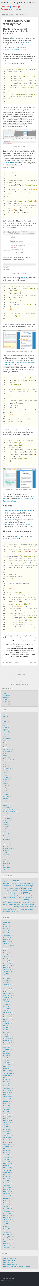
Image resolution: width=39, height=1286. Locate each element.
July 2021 (5, 1051)
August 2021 (6, 1049)
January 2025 (7, 963)
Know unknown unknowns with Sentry (17, 524)
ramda (4, 829)
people (5, 699)
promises (5, 824)
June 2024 (6, 978)
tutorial (5, 855)
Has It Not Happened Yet (10, 1265)
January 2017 (7, 1161)
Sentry (13, 38)
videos (33, 637)
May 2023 (5, 1004)
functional (5, 777)
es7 (4, 775)
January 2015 (7, 1213)
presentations (23, 639)
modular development (9, 812)
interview (5, 799)
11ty (4, 715)
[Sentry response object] (19, 267)
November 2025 (7, 941)
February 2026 (7, 935)
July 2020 (5, 1077)
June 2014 (6, 1228)
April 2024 (6, 980)
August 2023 (6, 997)
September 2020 (7, 1073)
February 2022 (7, 1036)
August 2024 (6, 974)
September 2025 (7, 946)
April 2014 (6, 1232)
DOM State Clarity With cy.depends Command (16, 1267)
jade (4, 801)
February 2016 (7, 1185)
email (4, 771)
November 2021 (7, 1043)
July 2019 (5, 1103)
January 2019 (7, 1116)
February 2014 (7, 1237)
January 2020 (7, 1090)
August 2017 (6, 1146)
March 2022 (6, 1034)
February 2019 (7, 1114)
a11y (4, 719)
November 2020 (7, 1069)
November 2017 (7, 1142)
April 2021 (6, 1058)
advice (4, 693)
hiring (4, 792)
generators (6, 779)
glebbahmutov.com (15, 637)
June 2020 (6, 1079)
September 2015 (7, 1196)
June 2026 (6, 926)
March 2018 (6, 1133)
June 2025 (6, 952)
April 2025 (6, 957)
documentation (7, 768)
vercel (4, 861)
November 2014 (7, 1217)
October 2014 (7, 1219)
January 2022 (7, 1038)
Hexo (9, 1280)
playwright (6, 820)
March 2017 (6, 1157)
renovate (5, 840)
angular (5, 727)
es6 (4, 773)
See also (8, 505)
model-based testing (9, 809)
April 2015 (6, 1207)
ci (3, 743)
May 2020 (5, 1082)
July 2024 (5, 976)
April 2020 (6, 1084)
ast (3, 736)
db (3, 764)
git (3, 781)
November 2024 (7, 967)
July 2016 (5, 1174)
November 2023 (7, 991)
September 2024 (7, 972)
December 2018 (7, 1118)
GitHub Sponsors (26, 650)
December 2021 (7, 1041)
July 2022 (5, 1025)
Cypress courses (23, 652)
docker (5, 766)
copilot (5, 753)
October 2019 (7, 1097)
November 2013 (7, 1243)
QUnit (4, 717)
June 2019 (6, 1105)
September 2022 (7, 1021)
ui (3, 859)
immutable (6, 796)
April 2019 (6, 1110)
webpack (5, 870)
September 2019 (7, 1099)
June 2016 (6, 1176)
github (4, 784)
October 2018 (7, 1122)
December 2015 (7, 1189)
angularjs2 (6, 732)
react (4, 831)
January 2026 (7, 937)
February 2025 (7, 961)
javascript (5, 803)
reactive (5, 835)
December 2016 (7, 1163)
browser (5, 740)
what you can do (15, 9)
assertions (6, 734)
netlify (4, 814)
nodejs (5, 816)
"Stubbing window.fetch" (11, 163)
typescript (5, 857)
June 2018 (6, 1129)
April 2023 (6, 1006)
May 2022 (5, 1030)
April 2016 (6, 1181)
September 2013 (7, 1248)
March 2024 (6, 982)
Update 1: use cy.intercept (17, 531)
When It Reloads (8, 1262)
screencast (6, 842)
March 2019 (6, 1112)
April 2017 (6, 1155)
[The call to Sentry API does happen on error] (19, 339)
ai (3, 723)
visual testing (6, 863)
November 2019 (7, 1094)
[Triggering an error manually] (19, 137)
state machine (7, 850)
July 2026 (5, 924)
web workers (6, 868)
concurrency (6, 751)
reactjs (5, 837)
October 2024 (7, 969)
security (5, 844)
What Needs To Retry (9, 1260)
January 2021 (7, 1064)
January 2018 (7, 1138)
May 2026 (5, 929)
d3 (3, 762)
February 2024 (7, 985)
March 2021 (6, 1060)
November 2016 (7, 1166)
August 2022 (6, 1023)
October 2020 (7, 1071)
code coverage (7, 749)
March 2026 (6, 933)
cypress (6, 662)
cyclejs (5, 756)
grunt (4, 788)
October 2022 (7, 1019)
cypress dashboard (8, 760)
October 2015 (7, 1194)
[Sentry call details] (19, 241)
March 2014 (6, 1235)
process (5, 702)
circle (4, 745)
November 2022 (7, 1017)
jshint (4, 805)
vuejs (4, 865)
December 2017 (7, 1140)
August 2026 (6, 922)
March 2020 (6, 1086)
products (5, 704)
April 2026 (6, 931)
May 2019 (5, 1107)
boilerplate (6, 738)
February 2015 (7, 1211)
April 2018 (6, 1131)
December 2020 (7, 1066)
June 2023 (6, 1002)
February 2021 (7, 1062)
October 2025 (7, 944)
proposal (5, 827)
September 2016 (7, 1170)
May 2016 (5, 1179)
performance (6, 818)
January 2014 (7, 1239)
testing (17, 662)
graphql (5, 786)
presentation (6, 822)
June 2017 (6, 1151)
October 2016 (7, 1168)
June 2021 (6, 1054)
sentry (12, 662)
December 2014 (7, 1215)
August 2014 (6, 1224)
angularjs (5, 730)
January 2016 (7, 1187)
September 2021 (7, 1047)
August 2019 (6, 1101)
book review (6, 695)
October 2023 (7, 993)
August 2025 (6, 948)
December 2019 (7, 1092)
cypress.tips (19, 646)
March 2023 (6, 1008)
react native (6, 833)
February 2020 (7, 1088)
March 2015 (6, 1209)
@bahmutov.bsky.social (23, 635)
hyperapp (5, 794)
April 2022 (6, 1032)
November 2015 (7, 1191)
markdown (6, 807)
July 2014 (5, 1226)
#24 (14, 47)
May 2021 (5, 1056)
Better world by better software (18, 2)
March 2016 (6, 1183)
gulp (4, 790)
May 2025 (5, 954)
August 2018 (6, 1127)
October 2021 (7, 1045)
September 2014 (7, 1222)
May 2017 (5, 1153)
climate (5, 697)
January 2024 (7, 987)
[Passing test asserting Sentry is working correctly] (19, 478)
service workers (7, 848)
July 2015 (5, 1200)
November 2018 (7, 1120)
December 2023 (7, 989)
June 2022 (6, 1028)
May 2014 (5, 1230)
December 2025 (7, 939)
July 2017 (5, 1148)
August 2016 (6, 1172)
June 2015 (6, 1202)
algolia (5, 725)
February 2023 (7, 1010)
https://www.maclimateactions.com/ (14, 49)
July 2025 (5, 950)
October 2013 (7, 1245)
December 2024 (7, 965)
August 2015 (6, 1198)
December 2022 (7, 1015)
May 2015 (5, 1204)
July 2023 (5, 1000)
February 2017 (7, 1159)
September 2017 (7, 1144)
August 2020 (6, 1075)
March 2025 (6, 959)
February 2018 (7, 1135)
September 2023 (7, 995)
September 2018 (7, 1125)
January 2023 (7, 1013)
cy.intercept (18, 536)
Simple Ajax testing (11, 520)
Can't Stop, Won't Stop (9, 1258)
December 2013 (7, 1241)
